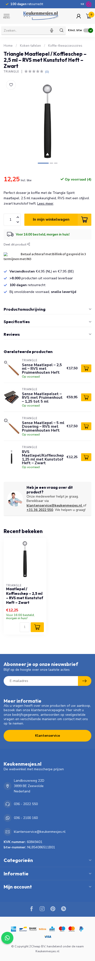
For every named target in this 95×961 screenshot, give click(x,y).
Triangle (11, 71)
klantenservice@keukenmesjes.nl (54, 505)
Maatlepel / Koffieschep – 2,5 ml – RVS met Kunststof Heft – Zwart (24, 596)
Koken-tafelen (30, 46)
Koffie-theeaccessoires (65, 46)
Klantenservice (47, 735)
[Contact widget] (7, 938)
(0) (47, 72)
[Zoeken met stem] (51, 30)
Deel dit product (15, 244)
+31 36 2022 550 (40, 510)
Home (8, 46)
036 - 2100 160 (26, 818)
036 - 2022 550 (26, 804)
